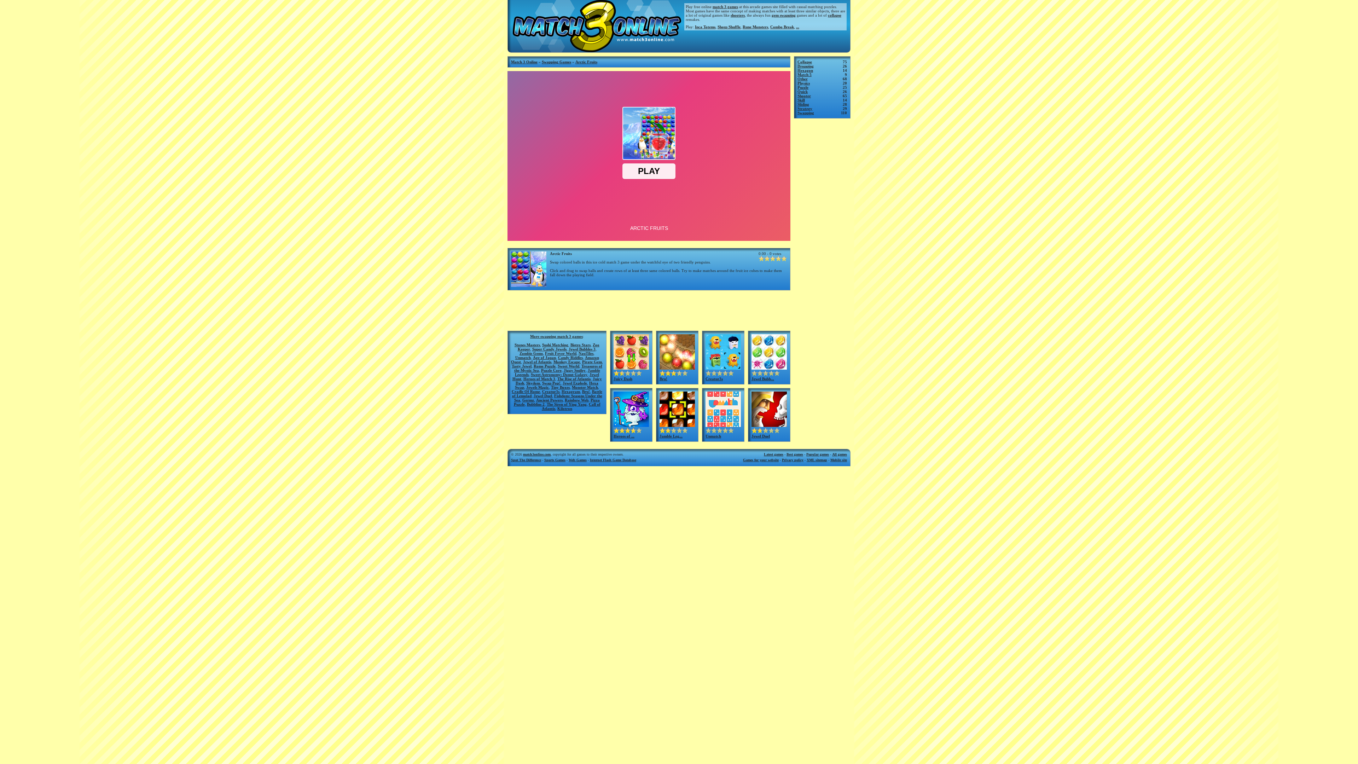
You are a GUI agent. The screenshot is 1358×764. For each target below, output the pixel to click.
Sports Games (554, 460)
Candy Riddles (570, 357)
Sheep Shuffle (729, 27)
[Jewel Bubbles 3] (769, 367)
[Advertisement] (649, 310)
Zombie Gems (531, 353)
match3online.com (537, 454)
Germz (528, 400)
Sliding (803, 104)
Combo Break (782, 27)
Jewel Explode (575, 383)
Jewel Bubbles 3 (582, 349)
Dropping (805, 66)
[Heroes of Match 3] (631, 425)
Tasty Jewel (522, 366)
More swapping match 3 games (556, 336)
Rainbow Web (576, 400)
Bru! (586, 391)
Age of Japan (544, 357)
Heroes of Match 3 (539, 379)
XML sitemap (817, 460)
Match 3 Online (524, 62)
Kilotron (564, 408)
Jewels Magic (537, 387)
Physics (803, 83)
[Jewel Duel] (769, 425)
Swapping (805, 113)
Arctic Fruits (586, 62)
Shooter (804, 96)
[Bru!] (677, 367)
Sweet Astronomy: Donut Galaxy (559, 374)
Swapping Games (556, 62)
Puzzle (802, 87)
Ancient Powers (549, 400)
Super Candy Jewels (549, 349)
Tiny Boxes (560, 387)
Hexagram (571, 391)
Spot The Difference (526, 460)
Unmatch (523, 357)
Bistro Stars (580, 345)
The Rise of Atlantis (574, 379)
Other (802, 79)
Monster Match (585, 387)
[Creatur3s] (723, 367)
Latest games (773, 454)
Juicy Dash (623, 379)
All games (839, 454)
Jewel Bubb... (762, 379)
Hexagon (805, 70)
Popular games (817, 454)
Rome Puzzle (545, 366)
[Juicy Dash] (631, 367)
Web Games (578, 460)
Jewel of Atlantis (537, 362)
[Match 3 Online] (596, 50)
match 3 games (725, 7)
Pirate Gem (592, 362)
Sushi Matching (555, 345)
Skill (801, 100)
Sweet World (568, 366)
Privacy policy (792, 460)
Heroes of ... (624, 436)
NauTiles (586, 353)
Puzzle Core (551, 370)
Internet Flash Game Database (613, 460)
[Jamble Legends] (677, 425)
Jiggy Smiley (575, 370)
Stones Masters (527, 345)
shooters (738, 15)
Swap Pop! (551, 383)
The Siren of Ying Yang (567, 404)
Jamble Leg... (671, 436)
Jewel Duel (543, 396)
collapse (834, 15)
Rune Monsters (755, 27)
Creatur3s (550, 391)
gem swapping (784, 15)
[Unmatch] (723, 425)
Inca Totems (705, 27)
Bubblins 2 (536, 404)
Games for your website (761, 460)
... (797, 27)
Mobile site (838, 460)
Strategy (804, 108)
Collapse (804, 62)
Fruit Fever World (560, 353)
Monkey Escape (566, 362)
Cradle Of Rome (526, 391)
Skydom (533, 383)
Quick (802, 91)
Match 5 (804, 75)
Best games (795, 454)
